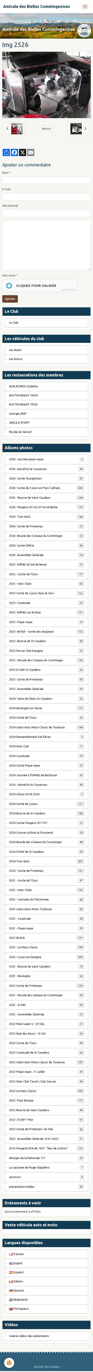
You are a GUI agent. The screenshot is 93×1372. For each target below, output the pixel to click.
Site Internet (10, 205)
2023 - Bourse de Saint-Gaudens (46, 966)
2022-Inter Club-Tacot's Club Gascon (46, 1081)
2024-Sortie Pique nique (46, 765)
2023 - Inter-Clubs (46, 889)
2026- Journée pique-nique (46, 459)
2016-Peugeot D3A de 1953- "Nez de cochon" (46, 1148)
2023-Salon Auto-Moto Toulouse (46, 909)
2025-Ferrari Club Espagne (46, 650)
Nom (5, 172)
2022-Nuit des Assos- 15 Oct (46, 1033)
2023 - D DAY (46, 1004)
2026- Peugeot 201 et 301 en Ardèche (46, 507)
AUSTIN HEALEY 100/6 (23, 404)
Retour (46, 128)
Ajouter (10, 299)
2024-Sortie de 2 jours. (46, 803)
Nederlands (20, 1299)
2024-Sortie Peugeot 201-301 (46, 822)
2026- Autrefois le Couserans (46, 468)
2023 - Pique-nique (46, 928)
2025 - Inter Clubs (46, 583)
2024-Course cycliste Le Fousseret (46, 832)
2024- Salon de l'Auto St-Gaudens (46, 698)
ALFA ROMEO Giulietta (23, 386)
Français (18, 1254)
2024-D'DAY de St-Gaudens (46, 851)
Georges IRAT (18, 413)
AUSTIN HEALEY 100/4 (23, 395)
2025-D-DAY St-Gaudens (46, 669)
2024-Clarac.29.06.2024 (46, 794)
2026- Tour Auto (46, 516)
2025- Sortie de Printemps (46, 679)
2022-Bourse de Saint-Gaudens (46, 1110)
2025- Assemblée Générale (46, 688)
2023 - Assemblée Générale (46, 1014)
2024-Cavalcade (46, 756)
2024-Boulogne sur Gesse (46, 708)
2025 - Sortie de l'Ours (46, 574)
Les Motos (16, 359)
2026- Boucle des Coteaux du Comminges (46, 535)
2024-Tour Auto (46, 861)
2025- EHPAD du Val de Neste (46, 564)
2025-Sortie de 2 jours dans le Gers (46, 593)
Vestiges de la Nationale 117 (46, 1158)
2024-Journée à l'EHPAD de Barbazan (46, 775)
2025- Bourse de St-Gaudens (46, 641)
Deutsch (18, 1290)
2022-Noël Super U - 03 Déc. (46, 1023)
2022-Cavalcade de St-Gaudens (46, 1052)
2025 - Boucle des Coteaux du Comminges (46, 660)
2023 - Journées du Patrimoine (46, 899)
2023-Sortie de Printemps (46, 985)
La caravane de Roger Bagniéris (46, 1167)
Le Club (13, 322)
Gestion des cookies (47, 1366)
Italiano (18, 1281)
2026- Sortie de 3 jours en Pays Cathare (46, 487)
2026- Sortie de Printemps (46, 526)
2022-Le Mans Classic (46, 1090)
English (17, 1263)
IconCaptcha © (68, 290)
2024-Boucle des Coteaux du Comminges (46, 842)
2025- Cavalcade (46, 602)
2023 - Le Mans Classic (46, 947)
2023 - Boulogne (46, 976)
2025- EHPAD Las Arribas (46, 612)
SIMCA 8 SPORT (19, 422)
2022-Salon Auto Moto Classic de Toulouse (46, 1062)
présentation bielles (46, 1186)
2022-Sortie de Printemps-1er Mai (46, 1129)
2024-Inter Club (46, 746)
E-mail (6, 189)
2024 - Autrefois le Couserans (46, 784)
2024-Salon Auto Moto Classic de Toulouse (46, 727)
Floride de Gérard (20, 431)
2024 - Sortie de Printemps (46, 870)
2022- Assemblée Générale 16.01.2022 (46, 1138)
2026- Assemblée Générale (46, 555)
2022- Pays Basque (46, 1100)
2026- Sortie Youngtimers (46, 478)
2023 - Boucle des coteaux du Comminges (46, 995)
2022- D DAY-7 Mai (46, 1119)
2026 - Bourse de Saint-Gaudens (46, 497)
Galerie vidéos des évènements (29, 1336)
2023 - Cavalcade (46, 918)
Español (18, 1272)
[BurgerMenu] (85, 6)
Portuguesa (20, 1308)
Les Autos (15, 349)
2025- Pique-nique (46, 622)
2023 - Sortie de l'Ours (46, 880)
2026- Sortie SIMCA (46, 545)
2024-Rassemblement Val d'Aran (46, 736)
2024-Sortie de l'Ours (46, 717)
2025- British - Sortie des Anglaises (46, 631)
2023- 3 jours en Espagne (46, 957)
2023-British (46, 937)
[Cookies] (9, 1363)
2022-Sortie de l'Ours (46, 1043)
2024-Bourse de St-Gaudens (46, 813)
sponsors (46, 1177)
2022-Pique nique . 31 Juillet (46, 1071)
